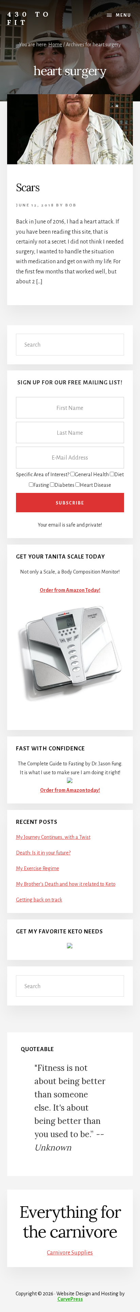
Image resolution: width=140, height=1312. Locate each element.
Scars (27, 187)
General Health (92, 474)
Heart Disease (95, 485)
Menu (123, 15)
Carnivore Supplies (70, 1253)
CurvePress (70, 1299)
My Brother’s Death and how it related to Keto (66, 884)
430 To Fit (29, 18)
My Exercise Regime (37, 868)
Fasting (41, 485)
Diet (119, 474)
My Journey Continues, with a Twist (53, 837)
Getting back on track (39, 899)
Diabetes (64, 485)
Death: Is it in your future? (43, 853)
